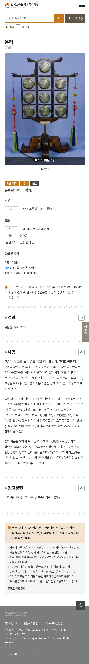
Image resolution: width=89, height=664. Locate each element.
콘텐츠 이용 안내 (17, 588)
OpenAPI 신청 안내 (55, 623)
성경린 (8, 267)
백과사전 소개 (11, 623)
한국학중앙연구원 (16, 614)
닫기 (81, 318)
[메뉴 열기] (82, 5)
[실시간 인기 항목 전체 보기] (18, 26)
